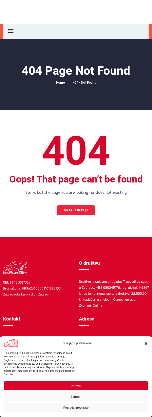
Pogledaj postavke (76, 407)
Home (61, 82)
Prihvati (76, 386)
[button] (146, 343)
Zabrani (76, 397)
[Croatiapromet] (17, 11)
